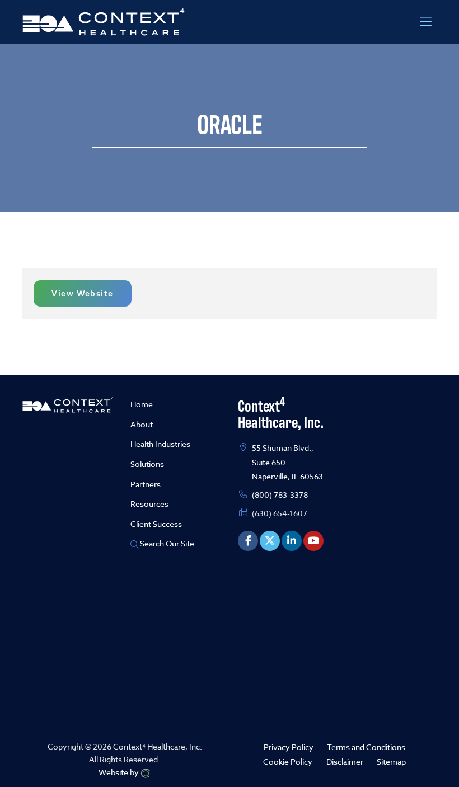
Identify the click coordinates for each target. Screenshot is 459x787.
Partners (145, 484)
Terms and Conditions (366, 747)
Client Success (156, 524)
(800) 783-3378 (280, 494)
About (141, 424)
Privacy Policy (288, 747)
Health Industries (160, 444)
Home (141, 404)
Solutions (147, 464)
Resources (149, 503)
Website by (119, 772)
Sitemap (391, 761)
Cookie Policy (287, 761)
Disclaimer (344, 761)
